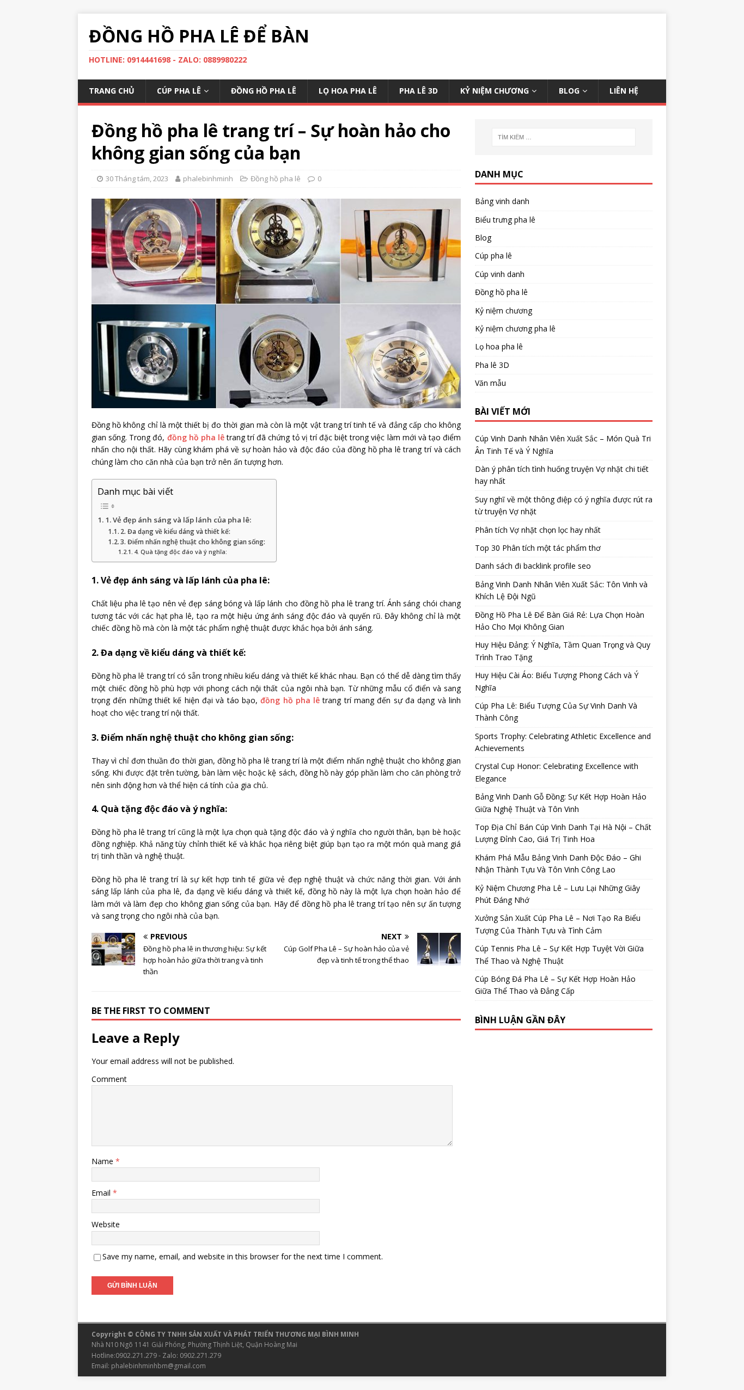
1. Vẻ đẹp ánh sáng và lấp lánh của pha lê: (178, 520)
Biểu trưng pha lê (505, 219)
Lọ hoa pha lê (348, 90)
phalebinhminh (208, 178)
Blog (569, 90)
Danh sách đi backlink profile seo (533, 566)
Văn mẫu (490, 383)
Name (103, 1161)
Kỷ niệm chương (494, 90)
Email (102, 1193)
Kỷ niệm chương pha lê (515, 328)
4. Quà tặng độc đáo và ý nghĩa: (180, 552)
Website (106, 1224)
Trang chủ (112, 90)
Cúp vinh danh (500, 274)
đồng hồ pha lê (195, 437)
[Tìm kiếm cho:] (564, 137)
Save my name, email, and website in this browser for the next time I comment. (242, 1256)
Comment (109, 1079)
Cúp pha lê (179, 90)
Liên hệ (623, 90)
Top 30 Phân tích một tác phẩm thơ (538, 548)
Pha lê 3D (418, 90)
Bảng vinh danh (502, 201)
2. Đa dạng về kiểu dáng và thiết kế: (175, 531)
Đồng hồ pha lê (263, 90)
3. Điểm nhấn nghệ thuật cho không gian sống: (192, 541)
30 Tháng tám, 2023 (137, 178)
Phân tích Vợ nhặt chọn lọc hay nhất (538, 530)
